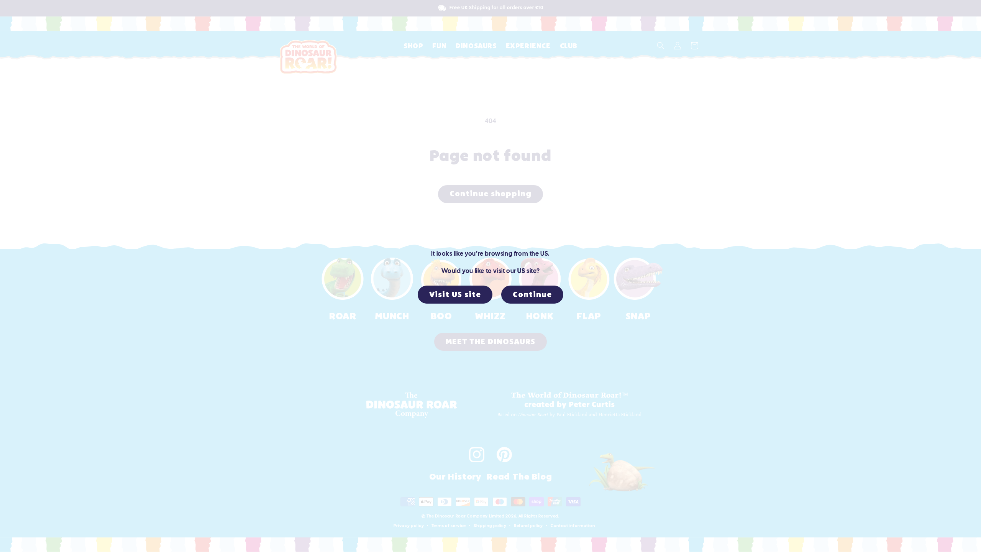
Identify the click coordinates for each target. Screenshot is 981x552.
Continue (532, 294)
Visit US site (455, 294)
